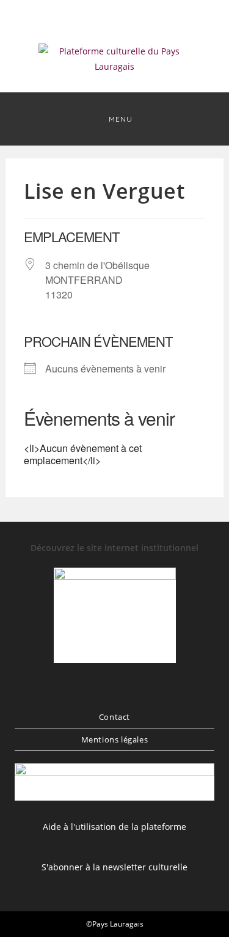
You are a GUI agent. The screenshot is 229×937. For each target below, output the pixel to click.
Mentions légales (114, 739)
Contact (114, 716)
